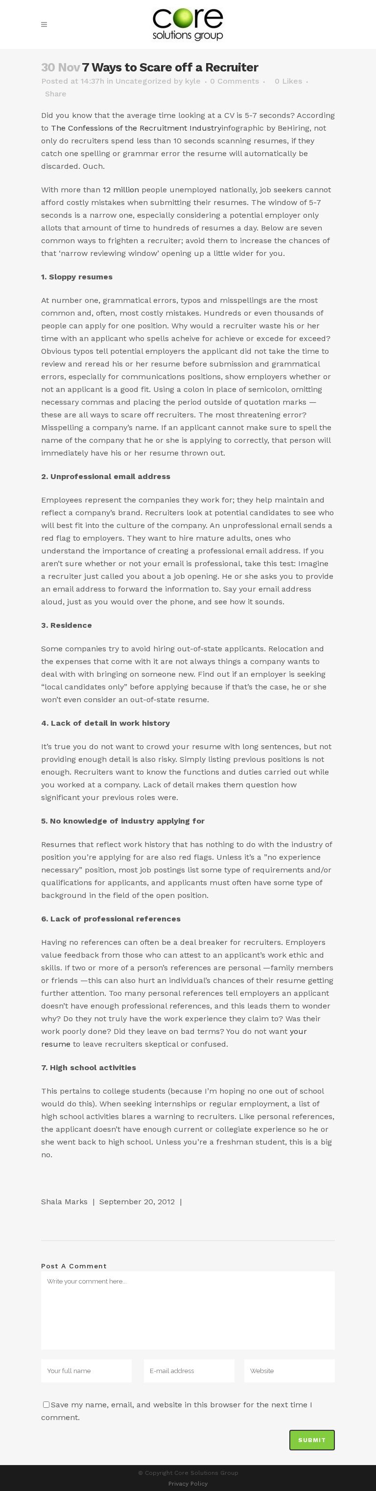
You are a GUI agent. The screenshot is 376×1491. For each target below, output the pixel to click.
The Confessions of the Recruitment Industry (136, 128)
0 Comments (234, 81)
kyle (193, 81)
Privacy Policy (188, 1483)
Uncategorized (143, 81)
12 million (121, 189)
